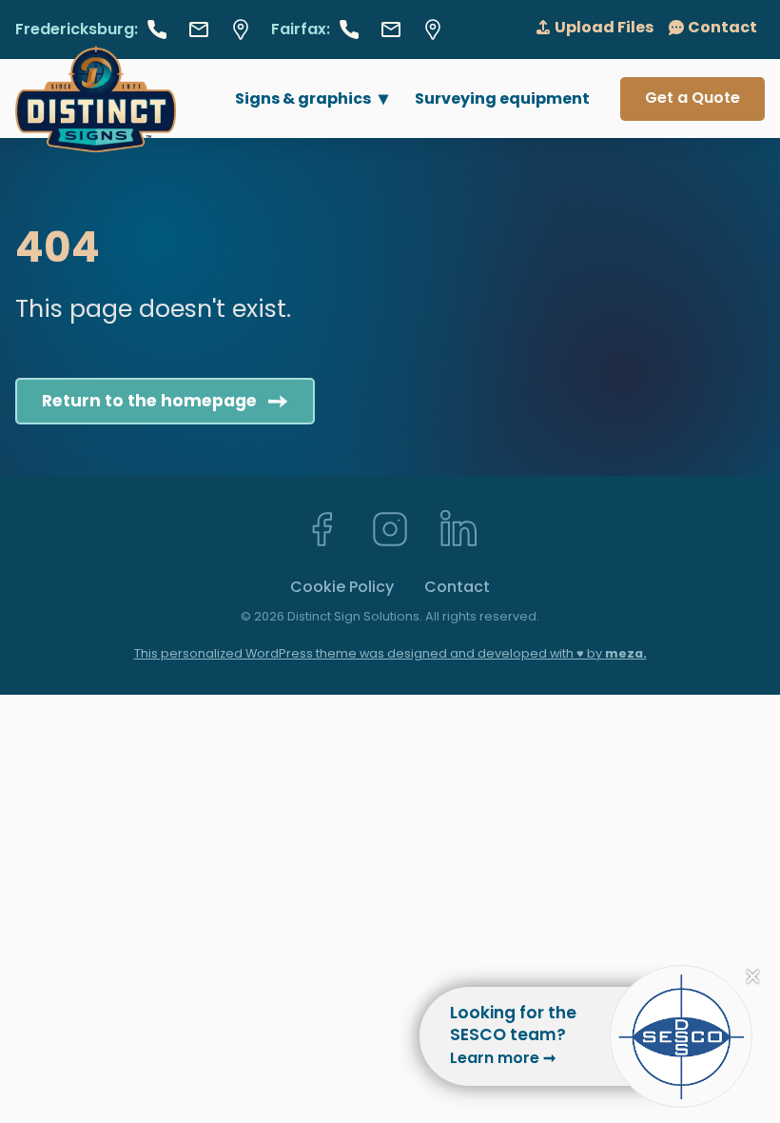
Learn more (503, 1058)
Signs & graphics (303, 98)
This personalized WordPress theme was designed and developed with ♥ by (390, 653)
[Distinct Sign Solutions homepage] (95, 99)
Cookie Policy (342, 587)
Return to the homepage (149, 400)
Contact (457, 587)
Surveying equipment (502, 98)
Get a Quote (692, 97)
